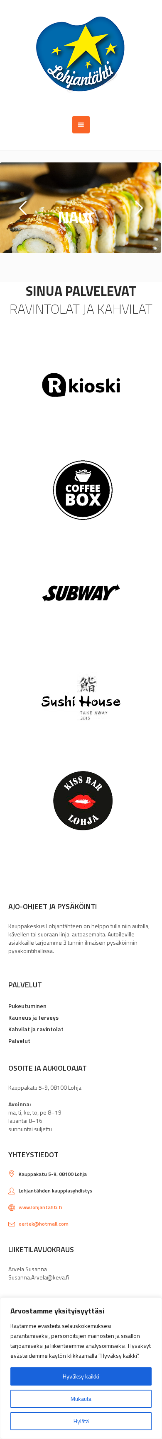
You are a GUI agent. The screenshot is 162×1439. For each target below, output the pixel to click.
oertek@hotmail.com (44, 1224)
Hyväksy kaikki (81, 1376)
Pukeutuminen (27, 1005)
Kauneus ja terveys (33, 1017)
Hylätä (81, 1421)
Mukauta (81, 1398)
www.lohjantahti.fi (40, 1207)
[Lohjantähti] (81, 58)
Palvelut (19, 1040)
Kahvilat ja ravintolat (36, 1029)
